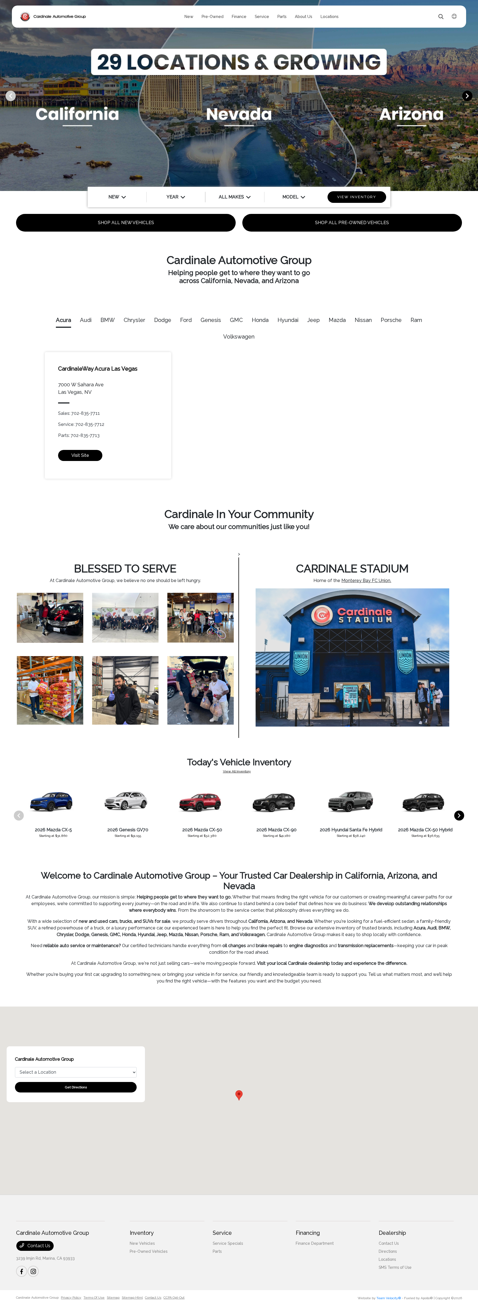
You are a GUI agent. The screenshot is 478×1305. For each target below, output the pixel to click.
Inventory (142, 1233)
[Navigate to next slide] (474, 95)
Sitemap (113, 1297)
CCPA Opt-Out (174, 1297)
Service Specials (228, 1243)
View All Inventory (237, 771)
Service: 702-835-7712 (81, 424)
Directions (388, 1251)
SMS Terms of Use (395, 1267)
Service (222, 1233)
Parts (217, 1251)
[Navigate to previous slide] (4, 95)
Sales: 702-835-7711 (79, 413)
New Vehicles (142, 1243)
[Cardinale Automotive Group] (53, 17)
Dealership (392, 1233)
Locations (387, 1259)
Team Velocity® (388, 1298)
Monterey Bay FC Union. (366, 580)
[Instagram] (33, 1271)
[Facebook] (21, 1271)
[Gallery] (239, 95)
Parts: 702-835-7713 (79, 435)
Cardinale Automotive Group (37, 1297)
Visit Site (80, 455)
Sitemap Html (132, 1297)
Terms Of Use (94, 1297)
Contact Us (38, 1245)
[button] (239, 1095)
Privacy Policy (71, 1297)
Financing (308, 1233)
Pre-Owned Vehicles (148, 1251)
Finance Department (315, 1243)
